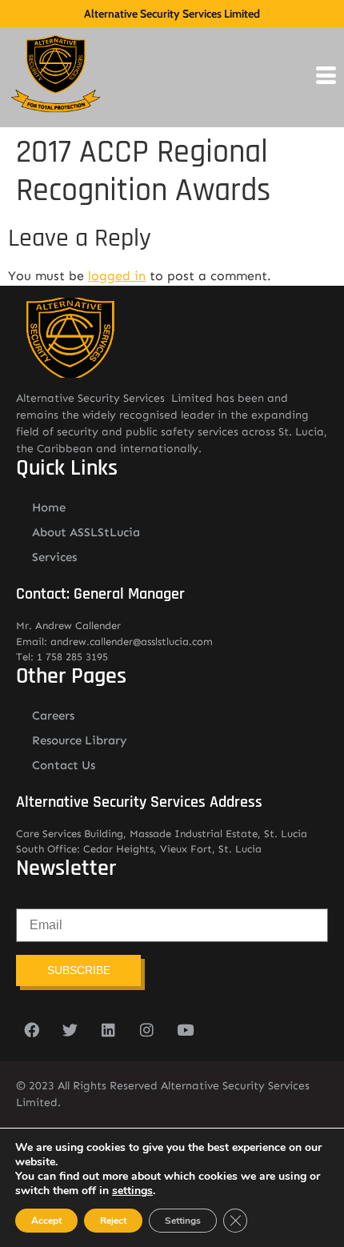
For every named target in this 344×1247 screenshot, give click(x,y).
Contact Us (63, 765)
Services (54, 557)
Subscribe (78, 970)
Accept (46, 1220)
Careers (53, 715)
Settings (183, 1220)
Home (49, 507)
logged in (117, 275)
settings (132, 1191)
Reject (113, 1220)
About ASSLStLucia (86, 532)
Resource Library (79, 740)
